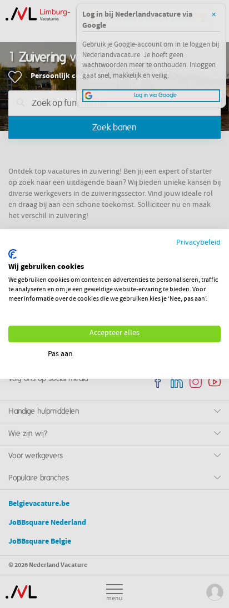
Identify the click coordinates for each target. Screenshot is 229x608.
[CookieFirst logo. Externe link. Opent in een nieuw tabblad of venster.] (12, 254)
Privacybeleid (198, 243)
